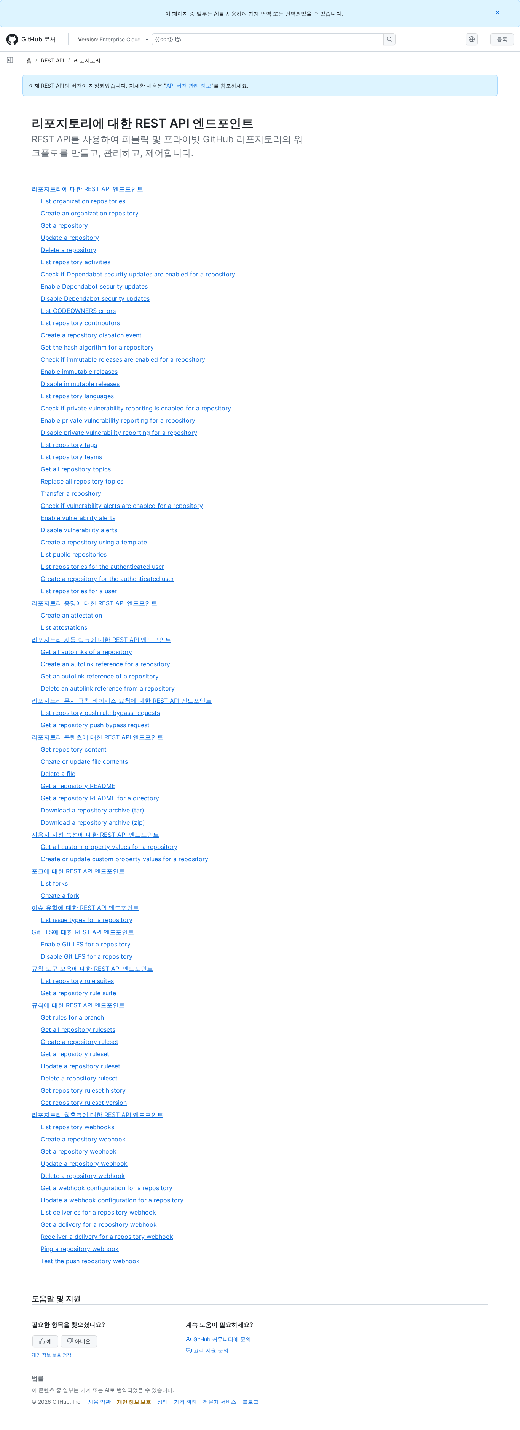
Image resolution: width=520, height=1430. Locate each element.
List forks (54, 883)
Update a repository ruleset (80, 1066)
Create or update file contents (84, 761)
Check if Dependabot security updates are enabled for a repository (138, 274)
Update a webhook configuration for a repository (112, 1200)
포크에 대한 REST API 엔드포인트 (81, 871)
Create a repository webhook (83, 1139)
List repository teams (71, 457)
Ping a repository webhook (80, 1249)
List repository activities (75, 262)
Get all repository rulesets (78, 1029)
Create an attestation (71, 615)
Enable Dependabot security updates (94, 286)
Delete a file (58, 773)
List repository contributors (80, 323)
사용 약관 (99, 1401)
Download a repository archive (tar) (92, 810)
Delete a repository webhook (83, 1175)
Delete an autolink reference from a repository (108, 688)
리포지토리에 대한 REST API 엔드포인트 (90, 189)
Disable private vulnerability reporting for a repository (119, 432)
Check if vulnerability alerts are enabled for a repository (122, 505)
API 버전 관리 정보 (188, 85)
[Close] (498, 12)
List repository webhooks (77, 1127)
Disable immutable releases (80, 384)
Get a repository (64, 225)
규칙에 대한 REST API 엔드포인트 (81, 1005)
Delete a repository (68, 250)
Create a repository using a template (94, 542)
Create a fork (60, 895)
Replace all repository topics (82, 481)
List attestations (64, 627)
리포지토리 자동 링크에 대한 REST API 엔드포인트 (104, 639)
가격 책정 (185, 1401)
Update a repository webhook (84, 1163)
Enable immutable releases (79, 371)
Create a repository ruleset (79, 1041)
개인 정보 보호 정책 (52, 1355)
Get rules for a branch (72, 1017)
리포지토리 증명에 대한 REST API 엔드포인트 (97, 603)
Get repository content (74, 749)
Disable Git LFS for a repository (86, 956)
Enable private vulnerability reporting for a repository (118, 420)
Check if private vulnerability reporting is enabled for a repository (136, 408)
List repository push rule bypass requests (100, 713)
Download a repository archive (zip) (93, 822)
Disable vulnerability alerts (79, 530)
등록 (502, 39)
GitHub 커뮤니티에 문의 (222, 1339)
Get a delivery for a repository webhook (99, 1224)
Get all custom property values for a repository (109, 847)
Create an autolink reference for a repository (105, 664)
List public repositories (74, 554)
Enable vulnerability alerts (78, 518)
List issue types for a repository (86, 920)
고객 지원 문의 (210, 1350)
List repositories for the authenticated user (102, 566)
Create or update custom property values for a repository (124, 859)
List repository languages (77, 396)
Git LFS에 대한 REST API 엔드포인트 (86, 932)
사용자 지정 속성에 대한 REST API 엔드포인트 (98, 834)
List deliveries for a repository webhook (98, 1212)
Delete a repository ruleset (79, 1078)
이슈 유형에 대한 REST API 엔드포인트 (88, 907)
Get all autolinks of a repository (86, 652)
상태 (162, 1401)
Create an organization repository (90, 213)
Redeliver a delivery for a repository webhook (107, 1236)
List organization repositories (83, 201)
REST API (52, 60)
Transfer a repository (71, 493)
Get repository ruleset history (83, 1090)
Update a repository (70, 237)
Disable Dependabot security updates (95, 298)
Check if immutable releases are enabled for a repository (123, 359)
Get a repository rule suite (78, 993)
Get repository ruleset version (84, 1102)
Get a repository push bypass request (95, 725)
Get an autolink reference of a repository (100, 676)
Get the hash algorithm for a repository (97, 347)
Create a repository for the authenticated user (107, 579)
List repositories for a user (79, 591)
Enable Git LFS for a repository (86, 944)
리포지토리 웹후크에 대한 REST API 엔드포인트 (100, 1115)
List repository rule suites (77, 981)
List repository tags (69, 444)
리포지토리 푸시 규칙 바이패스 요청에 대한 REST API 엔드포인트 (125, 700)
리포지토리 (87, 60)
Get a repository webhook (78, 1151)
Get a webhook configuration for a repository (106, 1188)
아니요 (83, 1341)
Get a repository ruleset (75, 1054)
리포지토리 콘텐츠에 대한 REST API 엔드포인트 (100, 737)
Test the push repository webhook (90, 1261)
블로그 (250, 1401)
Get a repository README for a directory (100, 798)
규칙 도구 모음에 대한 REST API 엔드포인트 (95, 968)
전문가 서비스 (219, 1401)
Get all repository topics (76, 469)
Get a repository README (78, 786)
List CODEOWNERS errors (78, 310)
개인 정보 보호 (134, 1401)
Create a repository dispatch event (91, 335)
